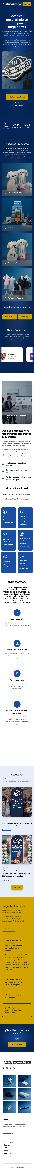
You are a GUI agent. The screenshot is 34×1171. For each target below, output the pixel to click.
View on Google (8, 1133)
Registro (7, 1154)
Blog (6, 1151)
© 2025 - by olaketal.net (17, 1167)
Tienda (7, 1148)
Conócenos (8, 1142)
